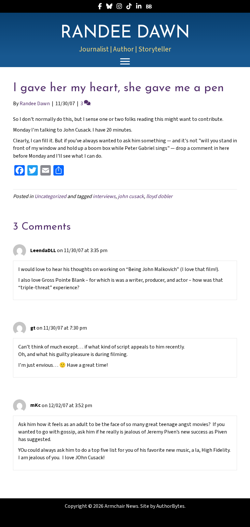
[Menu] (125, 61)
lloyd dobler (159, 196)
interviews (104, 196)
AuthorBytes (170, 506)
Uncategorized (50, 196)
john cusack (131, 196)
